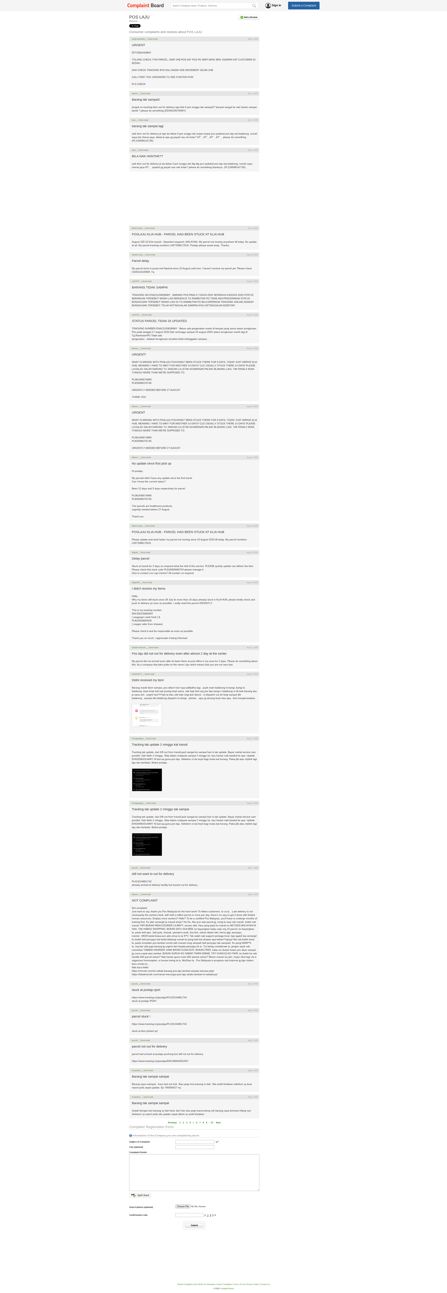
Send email (152, 39)
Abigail (135, 552)
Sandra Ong (137, 255)
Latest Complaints (224, 1284)
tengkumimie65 (138, 39)
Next (218, 1122)
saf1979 (135, 281)
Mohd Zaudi (137, 228)
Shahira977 (136, 674)
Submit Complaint (184, 1284)
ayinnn (134, 93)
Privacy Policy (253, 1284)
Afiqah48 (135, 582)
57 (212, 1122)
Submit (194, 1225)
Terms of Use (239, 1284)
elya (133, 120)
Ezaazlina (136, 1070)
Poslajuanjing (137, 738)
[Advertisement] (194, 198)
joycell (134, 868)
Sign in (276, 5)
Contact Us (265, 1284)
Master (135, 348)
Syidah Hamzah (138, 647)
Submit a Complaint (304, 5)
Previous (172, 1122)
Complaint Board (227, 1288)
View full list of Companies (204, 1284)
